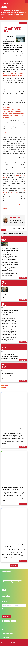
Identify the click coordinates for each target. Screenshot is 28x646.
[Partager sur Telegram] (21, 228)
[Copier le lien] (24, 228)
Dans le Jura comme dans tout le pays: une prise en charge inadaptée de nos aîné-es (9, 295)
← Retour (3, 230)
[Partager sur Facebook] (18, 228)
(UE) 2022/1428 (14, 192)
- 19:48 (4, 366)
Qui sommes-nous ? (7, 633)
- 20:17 (4, 284)
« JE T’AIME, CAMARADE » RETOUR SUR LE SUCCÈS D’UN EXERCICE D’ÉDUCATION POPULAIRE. (9, 312)
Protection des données (7, 642)
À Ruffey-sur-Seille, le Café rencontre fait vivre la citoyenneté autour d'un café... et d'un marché (9, 356)
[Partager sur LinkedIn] (19, 228)
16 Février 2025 (23, 23)
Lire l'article (23, 277)
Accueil (2, 3)
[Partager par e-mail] (23, 228)
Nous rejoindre (6, 637)
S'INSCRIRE (6, 616)
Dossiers (13, 565)
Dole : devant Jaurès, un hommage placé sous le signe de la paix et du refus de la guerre (9, 250)
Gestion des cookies (19, 642)
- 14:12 (4, 348)
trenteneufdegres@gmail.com (13, 582)
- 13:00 (3, 239)
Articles (7, 3)
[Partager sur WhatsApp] (20, 228)
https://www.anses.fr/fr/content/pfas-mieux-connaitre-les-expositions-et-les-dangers (13, 206)
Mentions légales (19, 641)
